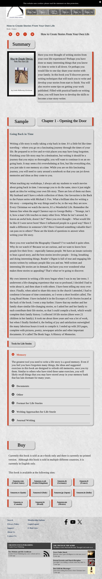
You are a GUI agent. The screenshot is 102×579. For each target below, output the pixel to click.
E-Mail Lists (33, 528)
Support (10, 528)
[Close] (100, 2)
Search (10, 520)
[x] (80, 522)
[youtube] (73, 522)
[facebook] (66, 522)
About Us (77, 12)
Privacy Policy (13, 524)
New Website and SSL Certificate (19, 552)
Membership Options (36, 520)
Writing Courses (54, 12)
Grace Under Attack (60, 552)
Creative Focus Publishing (20, 545)
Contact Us (89, 12)
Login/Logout (33, 524)
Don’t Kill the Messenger (62, 568)
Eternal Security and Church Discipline (67, 560)
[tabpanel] (64, 77)
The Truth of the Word (64, 545)
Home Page (31, 12)
